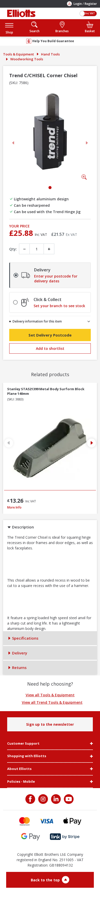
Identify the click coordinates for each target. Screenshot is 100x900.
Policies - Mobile (21, 782)
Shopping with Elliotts (26, 756)
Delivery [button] (19, 652)
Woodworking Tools (26, 59)
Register (91, 4)
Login (78, 4)
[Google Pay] (30, 836)
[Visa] (46, 821)
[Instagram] (42, 799)
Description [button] (22, 526)
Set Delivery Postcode (50, 335)
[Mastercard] (24, 821)
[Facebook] (30, 799)
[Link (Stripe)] (64, 836)
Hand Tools (50, 54)
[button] (9, 27)
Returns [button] (19, 667)
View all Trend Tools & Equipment (52, 702)
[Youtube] (68, 799)
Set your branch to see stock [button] (59, 306)
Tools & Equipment (18, 54)
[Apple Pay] (72, 821)
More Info (28, 507)
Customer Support (23, 744)
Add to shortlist (50, 348)
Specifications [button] (24, 638)
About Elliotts (19, 769)
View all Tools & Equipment (50, 695)
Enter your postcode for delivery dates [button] (55, 278)
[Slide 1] (50, 187)
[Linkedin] (55, 799)
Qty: (13, 249)
